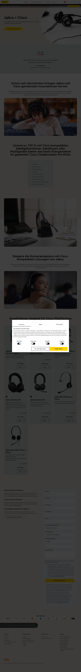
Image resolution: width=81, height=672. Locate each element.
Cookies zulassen (59, 348)
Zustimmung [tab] (21, 324)
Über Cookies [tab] (59, 324)
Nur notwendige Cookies (40, 348)
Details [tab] (40, 324)
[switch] (33, 344)
